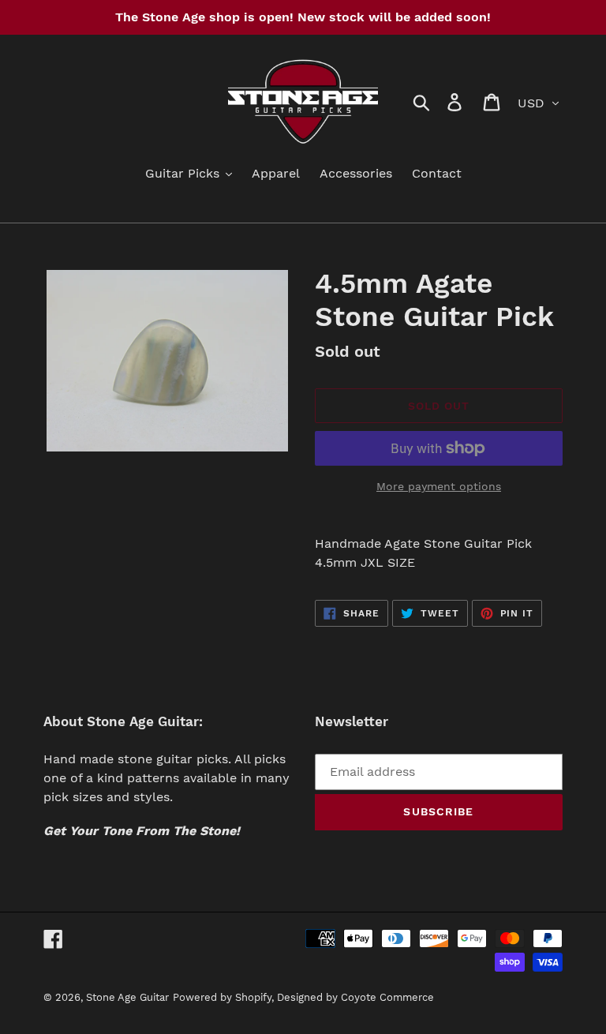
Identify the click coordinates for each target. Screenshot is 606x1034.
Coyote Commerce (387, 997)
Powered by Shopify (222, 997)
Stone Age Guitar (127, 997)
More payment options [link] (438, 486)
